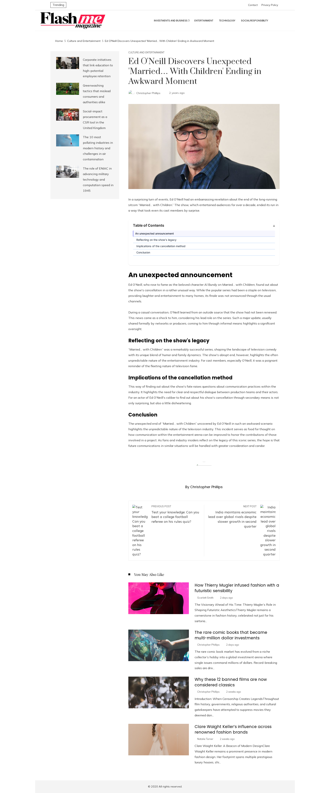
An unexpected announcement (154, 233)
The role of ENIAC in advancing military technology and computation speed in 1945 (98, 179)
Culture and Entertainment (146, 52)
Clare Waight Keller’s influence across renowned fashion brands (233, 729)
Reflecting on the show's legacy (156, 239)
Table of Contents (148, 225)
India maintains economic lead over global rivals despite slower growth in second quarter (232, 516)
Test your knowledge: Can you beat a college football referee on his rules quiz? (175, 514)
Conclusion (143, 252)
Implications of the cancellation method (160, 246)
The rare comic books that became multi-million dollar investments (231, 635)
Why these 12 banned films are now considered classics (231, 682)
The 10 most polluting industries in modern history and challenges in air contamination (98, 148)
